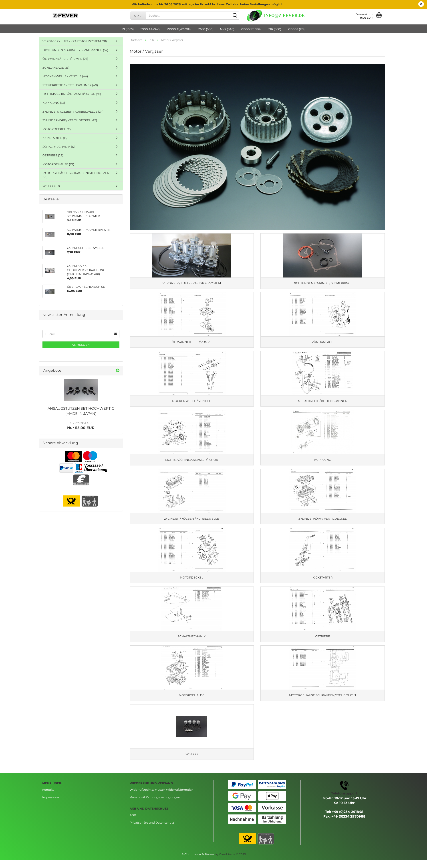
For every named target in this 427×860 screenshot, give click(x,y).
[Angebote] (117, 370)
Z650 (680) (205, 29)
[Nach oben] (414, 853)
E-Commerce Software (197, 854)
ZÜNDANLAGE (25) (55, 67)
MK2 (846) (227, 29)
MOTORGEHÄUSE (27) (58, 164)
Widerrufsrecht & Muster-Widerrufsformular (161, 789)
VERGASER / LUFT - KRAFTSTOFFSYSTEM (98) (74, 41)
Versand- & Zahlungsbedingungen (155, 797)
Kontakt (48, 789)
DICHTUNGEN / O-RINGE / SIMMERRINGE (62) (75, 50)
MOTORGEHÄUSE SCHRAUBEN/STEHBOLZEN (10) (75, 175)
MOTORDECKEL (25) (56, 129)
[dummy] (81, 390)
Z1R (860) (274, 29)
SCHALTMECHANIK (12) (58, 146)
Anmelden (81, 344)
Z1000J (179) (296, 29)
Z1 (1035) (128, 29)
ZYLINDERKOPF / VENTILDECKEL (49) (69, 120)
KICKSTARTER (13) (54, 138)
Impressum (50, 797)
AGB (133, 815)
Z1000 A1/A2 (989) (179, 29)
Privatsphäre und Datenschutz (152, 822)
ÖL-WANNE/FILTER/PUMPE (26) (65, 58)
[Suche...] (235, 16)
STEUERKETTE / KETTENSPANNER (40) (70, 85)
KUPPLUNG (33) (53, 102)
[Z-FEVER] (82, 15)
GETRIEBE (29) (52, 155)
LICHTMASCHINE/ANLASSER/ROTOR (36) (71, 94)
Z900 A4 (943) (150, 29)
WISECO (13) (51, 186)
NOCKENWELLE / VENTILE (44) (65, 76)
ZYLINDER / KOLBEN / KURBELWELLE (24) (72, 111)
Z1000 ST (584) (251, 29)
